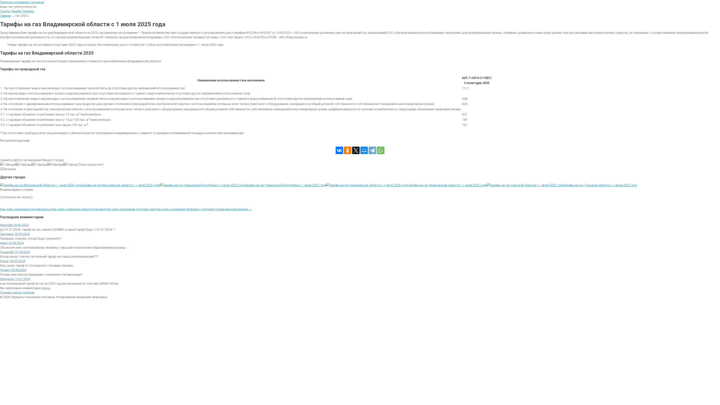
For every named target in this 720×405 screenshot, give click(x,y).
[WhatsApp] (380, 150)
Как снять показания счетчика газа (130, 209)
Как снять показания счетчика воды (25, 209)
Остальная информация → (233, 209)
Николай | (14, 225)
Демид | (13, 270)
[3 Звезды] (39, 164)
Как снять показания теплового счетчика (185, 209)
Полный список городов (17, 292)
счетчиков (22, 2)
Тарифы (16, 11)
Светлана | (15, 234)
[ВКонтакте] (339, 150)
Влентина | (15, 279)
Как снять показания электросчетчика (78, 209)
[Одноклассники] (347, 150)
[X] (356, 150)
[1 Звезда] (8, 164)
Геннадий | (15, 252)
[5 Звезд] (70, 164)
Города (5, 11)
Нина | (12, 243)
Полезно (28, 11)
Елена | (12, 261)
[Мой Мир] (364, 150)
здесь (46, 288)
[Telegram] (372, 150)
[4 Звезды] (55, 164)
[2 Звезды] (24, 164)
